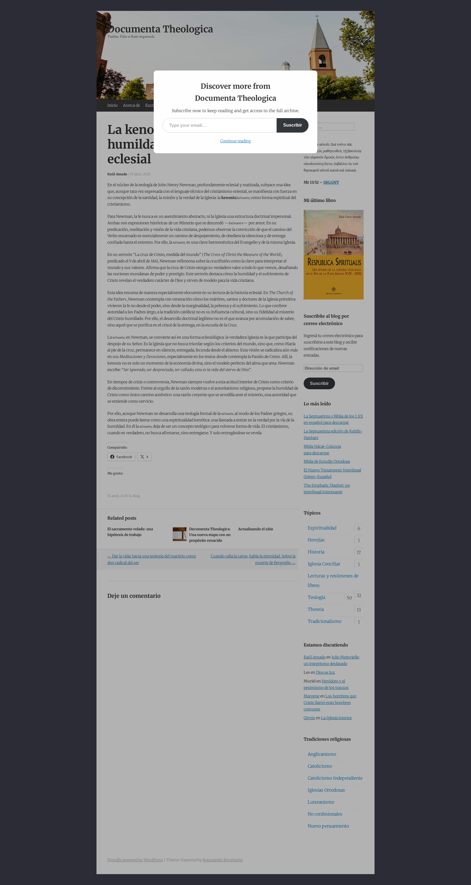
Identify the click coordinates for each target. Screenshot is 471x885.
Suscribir (292, 125)
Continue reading (235, 141)
